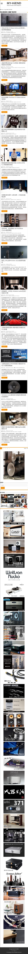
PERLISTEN (4, 32)
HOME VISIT (12, 431)
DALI (3, 233)
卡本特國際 (19, 431)
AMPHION (4, 431)
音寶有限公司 (19, 199)
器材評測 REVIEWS (14, 233)
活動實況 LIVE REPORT (17, 102)
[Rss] (12, 950)
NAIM (6, 199)
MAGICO (16, 67)
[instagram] (15, 950)
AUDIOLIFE (4, 67)
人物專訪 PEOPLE (13, 199)
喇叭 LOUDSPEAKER (7, 233)
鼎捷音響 (9, 68)
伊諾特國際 (8, 32)
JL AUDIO (12, 67)
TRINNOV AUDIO (4, 68)
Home (2, 9)
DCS (7, 67)
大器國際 (9, 167)
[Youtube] (14, 950)
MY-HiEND (14, 3)
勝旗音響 (6, 134)
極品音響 (19, 233)
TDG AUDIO (17, 367)
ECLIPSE (3, 167)
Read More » (4, 45)
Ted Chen (3, 31)
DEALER (9, 67)
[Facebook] (13, 950)
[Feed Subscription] (27, 12)
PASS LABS (20, 67)
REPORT (23, 67)
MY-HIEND (17, 949)
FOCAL (3, 199)
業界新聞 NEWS (13, 32)
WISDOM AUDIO (5, 295)
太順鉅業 (9, 295)
